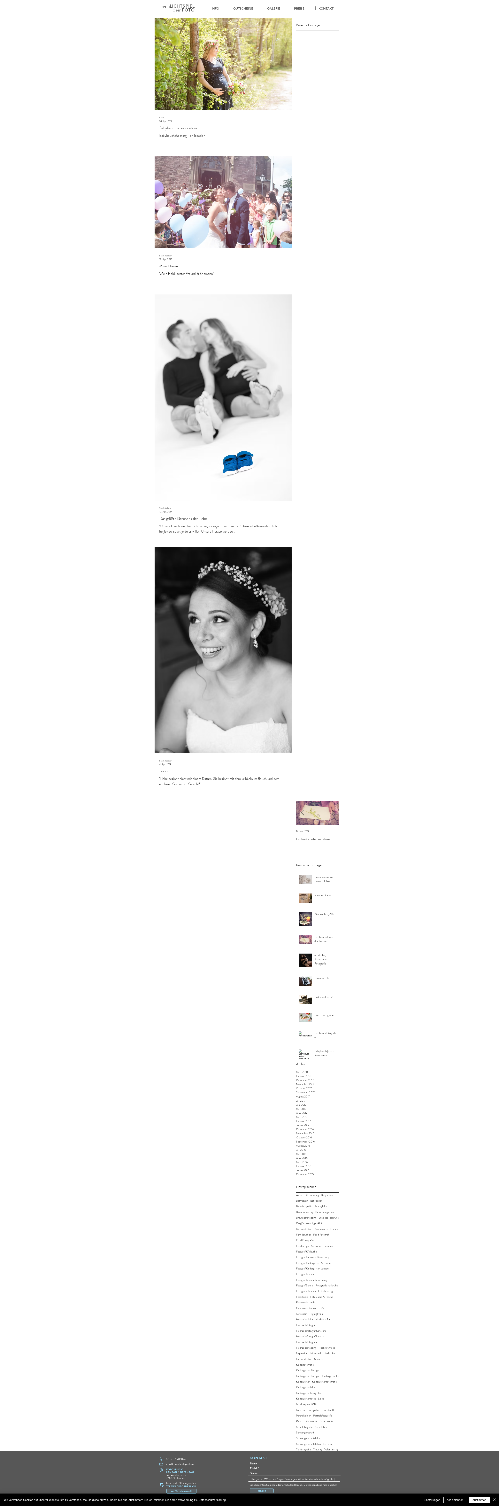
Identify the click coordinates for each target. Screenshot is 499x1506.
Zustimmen (479, 1500)
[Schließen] (494, 1500)
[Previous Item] (302, 813)
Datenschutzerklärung (290, 1484)
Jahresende (316, 1353)
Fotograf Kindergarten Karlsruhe (313, 1263)
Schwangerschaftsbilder (308, 1438)
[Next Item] (332, 813)
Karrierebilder (303, 1359)
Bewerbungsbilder (325, 1212)
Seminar (327, 1444)
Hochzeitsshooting (306, 1347)
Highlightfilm (317, 1313)
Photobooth (327, 1410)
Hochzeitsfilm (323, 1319)
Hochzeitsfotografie (307, 1342)
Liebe (321, 1398)
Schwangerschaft (305, 1432)
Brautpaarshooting (306, 1217)
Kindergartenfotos (306, 1398)
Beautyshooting (304, 1212)
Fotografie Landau (306, 1291)
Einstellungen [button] (432, 1500)
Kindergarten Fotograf (308, 1370)
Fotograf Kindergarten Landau (312, 1268)
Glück (322, 1308)
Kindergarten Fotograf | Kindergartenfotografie (317, 1376)
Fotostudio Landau (306, 1302)
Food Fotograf (321, 1234)
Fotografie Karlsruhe (327, 1285)
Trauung (317, 1449)
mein (165, 6)
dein (177, 10)
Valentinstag (331, 1449)
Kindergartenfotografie (308, 1393)
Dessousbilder (303, 1229)
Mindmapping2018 (306, 1404)
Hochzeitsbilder (304, 1319)
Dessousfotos (321, 1229)
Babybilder (316, 1200)
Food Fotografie (305, 1240)
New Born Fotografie (307, 1410)
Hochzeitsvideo (327, 1347)
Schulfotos (320, 1427)
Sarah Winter (327, 1421)
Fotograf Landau (305, 1274)
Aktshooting (312, 1195)
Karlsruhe (330, 1353)
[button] (277, 8)
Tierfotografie (303, 1449)
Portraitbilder (303, 1415)
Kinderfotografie (305, 1364)
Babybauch (327, 1195)
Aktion (299, 1195)
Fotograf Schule (304, 1285)
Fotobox (328, 1246)
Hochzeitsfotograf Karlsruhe (311, 1330)
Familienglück (303, 1234)
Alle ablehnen (455, 1500)
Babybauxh (302, 1200)
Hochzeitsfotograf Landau (310, 1336)
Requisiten (312, 1421)
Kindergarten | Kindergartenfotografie (316, 1381)
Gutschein (301, 1313)
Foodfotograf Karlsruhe (308, 1246)
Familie (334, 1229)
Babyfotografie (304, 1206)
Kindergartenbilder (306, 1387)
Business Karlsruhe (329, 1217)
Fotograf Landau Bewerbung (311, 1280)
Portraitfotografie (322, 1415)
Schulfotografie (304, 1427)
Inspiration (302, 1353)
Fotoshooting (325, 1291)
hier (325, 1484)
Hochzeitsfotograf (306, 1325)
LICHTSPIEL (182, 6)
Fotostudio (302, 1297)
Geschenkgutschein (306, 1308)
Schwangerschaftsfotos (308, 1444)
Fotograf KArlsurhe (306, 1251)
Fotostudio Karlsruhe (321, 1297)
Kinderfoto (319, 1359)
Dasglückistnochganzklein (309, 1223)
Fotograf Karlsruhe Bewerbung (312, 1257)
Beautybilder (321, 1206)
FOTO (188, 10)
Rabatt (299, 1421)
